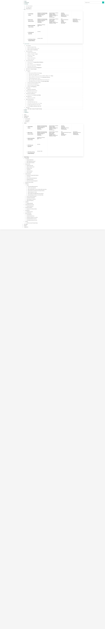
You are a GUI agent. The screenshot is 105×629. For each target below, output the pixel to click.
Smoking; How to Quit (30, 165)
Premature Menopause (30, 206)
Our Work (26, 224)
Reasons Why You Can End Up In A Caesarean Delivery (36, 190)
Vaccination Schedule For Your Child (32, 217)
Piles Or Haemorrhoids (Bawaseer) (32, 178)
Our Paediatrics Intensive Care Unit (32, 220)
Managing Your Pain (30, 211)
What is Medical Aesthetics (30, 162)
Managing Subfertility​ (30, 203)
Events (25, 225)
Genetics (26, 221)
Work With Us (27, 121)
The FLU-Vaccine (29, 172)
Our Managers (27, 120)
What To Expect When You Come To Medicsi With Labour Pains (37, 189)
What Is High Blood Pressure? (31, 161)
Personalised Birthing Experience (33, 186)
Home (25, 114)
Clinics (25, 123)
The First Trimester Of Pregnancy (31, 196)
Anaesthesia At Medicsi (28, 207)
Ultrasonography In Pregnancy (31, 199)
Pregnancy (27, 183)
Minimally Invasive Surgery (29, 182)
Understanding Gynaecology (29, 204)
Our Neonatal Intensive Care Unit (31, 218)
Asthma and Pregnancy (30, 200)
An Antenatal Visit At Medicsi (31, 197)
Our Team (26, 117)
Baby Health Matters (28, 213)
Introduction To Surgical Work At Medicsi (32, 175)
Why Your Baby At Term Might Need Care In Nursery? (36, 193)
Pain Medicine (27, 210)
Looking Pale (29, 169)
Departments (26, 116)
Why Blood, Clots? (29, 168)
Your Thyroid (28, 176)
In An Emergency (29, 214)
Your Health (27, 158)
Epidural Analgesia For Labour (32, 192)
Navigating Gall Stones (30, 179)
